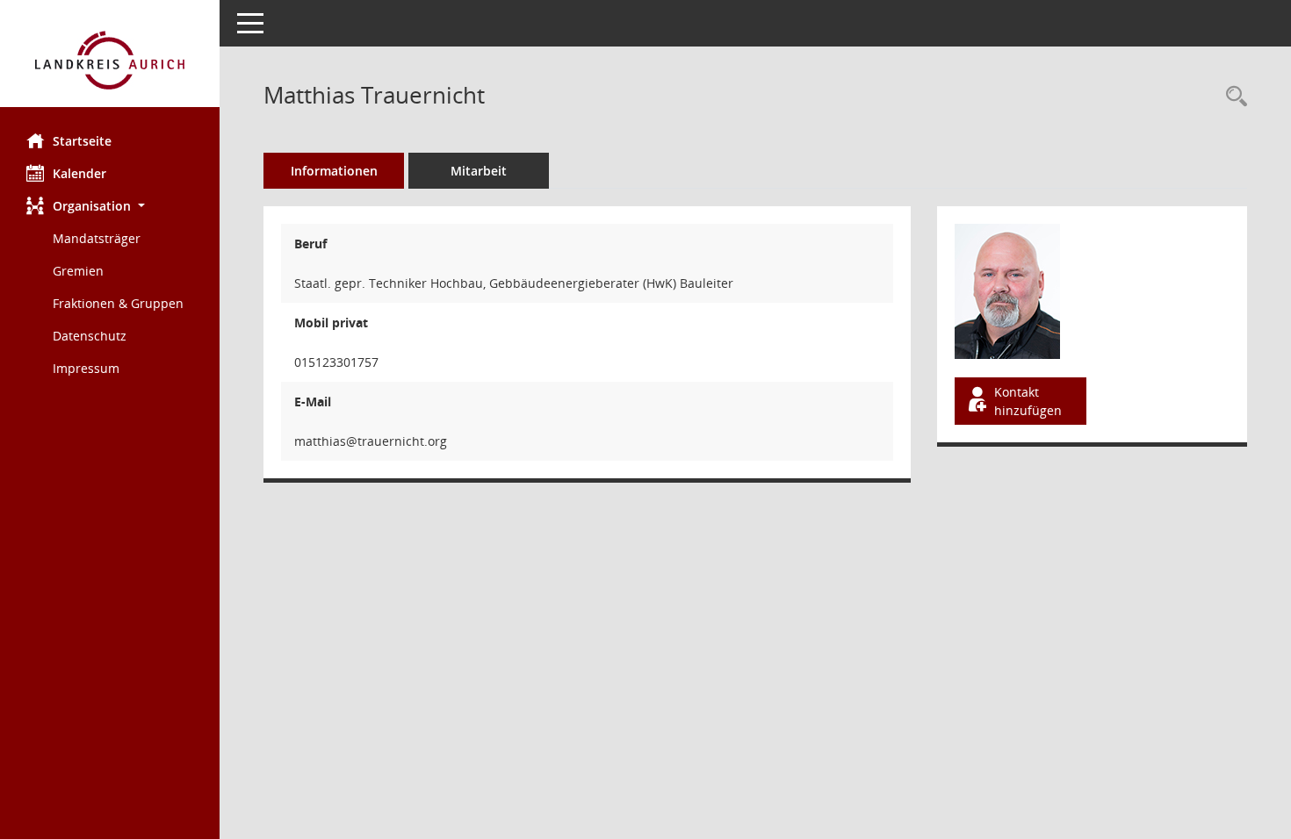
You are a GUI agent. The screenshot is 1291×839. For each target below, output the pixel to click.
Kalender (79, 173)
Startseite (82, 141)
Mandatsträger (97, 238)
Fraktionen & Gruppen (118, 303)
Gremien (78, 270)
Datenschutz (89, 335)
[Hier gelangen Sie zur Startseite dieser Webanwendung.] (110, 60)
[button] (110, 206)
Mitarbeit (479, 170)
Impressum (86, 368)
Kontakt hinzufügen (1028, 401)
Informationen (334, 170)
